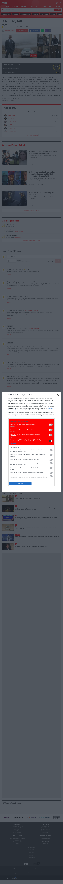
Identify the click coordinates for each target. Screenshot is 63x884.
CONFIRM (20, 483)
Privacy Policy (40, 489)
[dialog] (31, 442)
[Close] (58, 395)
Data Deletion (23, 489)
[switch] (51, 425)
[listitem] (31, 421)
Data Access (31, 489)
